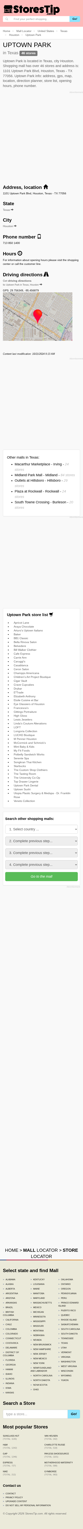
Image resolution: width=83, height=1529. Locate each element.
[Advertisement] (41, 136)
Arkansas (10, 1303)
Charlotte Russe (54, 1446)
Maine (35, 1289)
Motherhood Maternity (58, 1464)
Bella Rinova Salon (25, 642)
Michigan (37, 1312)
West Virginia (67, 1366)
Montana (37, 1330)
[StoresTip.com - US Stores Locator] (32, 9)
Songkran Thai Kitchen (28, 762)
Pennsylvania (67, 1293)
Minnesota (38, 1316)
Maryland (37, 1298)
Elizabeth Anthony (25, 696)
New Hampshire (40, 1349)
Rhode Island (67, 1320)
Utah (62, 1347)
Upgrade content (15, 1501)
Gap (10, 1455)
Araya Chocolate (24, 626)
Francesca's (21, 707)
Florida (9, 1360)
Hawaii (8, 1369)
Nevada (36, 1340)
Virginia (64, 1357)
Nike (9, 1473)
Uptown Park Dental (26, 785)
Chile (7, 1324)
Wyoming (65, 1375)
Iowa (7, 1388)
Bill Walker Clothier (25, 649)
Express (9, 1464)
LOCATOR (40, 1250)
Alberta (9, 1289)
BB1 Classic (21, 638)
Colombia (10, 1329)
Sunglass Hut (11, 1437)
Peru (62, 1298)
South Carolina (69, 1329)
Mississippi (37, 1321)
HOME (11, 1250)
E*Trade (19, 692)
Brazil (8, 1307)
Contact (9, 1493)
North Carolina (41, 1375)
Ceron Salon (21, 669)
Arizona (9, 1298)
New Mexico (38, 1358)
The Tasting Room (25, 773)
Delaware (10, 1347)
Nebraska (37, 1335)
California (10, 1320)
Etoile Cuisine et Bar (26, 700)
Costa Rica (10, 1343)
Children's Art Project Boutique (32, 676)
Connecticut (12, 1338)
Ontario (64, 1284)
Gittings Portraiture (25, 711)
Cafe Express (22, 653)
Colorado (10, 1334)
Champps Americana (26, 673)
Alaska (8, 1284)
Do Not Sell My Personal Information (27, 1505)
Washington (67, 1361)
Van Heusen (51, 1437)
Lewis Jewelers (23, 719)
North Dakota (40, 1380)
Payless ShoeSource (56, 1455)
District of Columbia (11, 1354)
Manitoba (37, 1293)
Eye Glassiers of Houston (29, 704)
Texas (63, 1343)
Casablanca (21, 665)
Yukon (63, 1380)
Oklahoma (65, 1279)
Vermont (65, 1352)
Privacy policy (13, 1497)
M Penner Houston (25, 738)
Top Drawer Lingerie (26, 781)
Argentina (10, 1293)
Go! (74, 18)
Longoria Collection (25, 731)
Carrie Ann (20, 657)
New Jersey (38, 1354)
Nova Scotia (38, 1385)
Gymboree (50, 1473)
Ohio (34, 1389)
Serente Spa (21, 758)
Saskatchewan (68, 1324)
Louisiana (37, 1284)
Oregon (64, 1289)
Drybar (18, 688)
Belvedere (20, 645)
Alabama (9, 1279)
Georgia (9, 1365)
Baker (17, 634)
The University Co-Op (27, 777)
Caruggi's (19, 661)
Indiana (8, 1383)
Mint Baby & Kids (24, 746)
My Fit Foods (22, 750)
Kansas (8, 1392)
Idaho (7, 1374)
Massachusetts (41, 1303)
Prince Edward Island (68, 1304)
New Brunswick (40, 1344)
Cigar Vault (20, 680)
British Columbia (8, 1313)
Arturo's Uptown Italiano (28, 630)
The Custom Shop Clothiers (30, 769)
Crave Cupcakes (24, 684)
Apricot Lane (21, 622)
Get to (21, 282)
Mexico (36, 1307)
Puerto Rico (67, 1310)
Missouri (37, 1326)
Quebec (64, 1315)
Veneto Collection (24, 800)
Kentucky (37, 1279)
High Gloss (20, 715)
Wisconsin (65, 1371)
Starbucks (20, 766)
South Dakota (68, 1334)
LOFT (17, 727)
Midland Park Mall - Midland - (45, 475)
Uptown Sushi (22, 789)
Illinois (8, 1378)
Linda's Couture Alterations (30, 723)
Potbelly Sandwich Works (29, 754)
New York (37, 1363)
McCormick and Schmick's (30, 742)
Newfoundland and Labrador (40, 1369)
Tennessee (66, 1338)
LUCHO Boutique (24, 735)
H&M (10, 1446)
